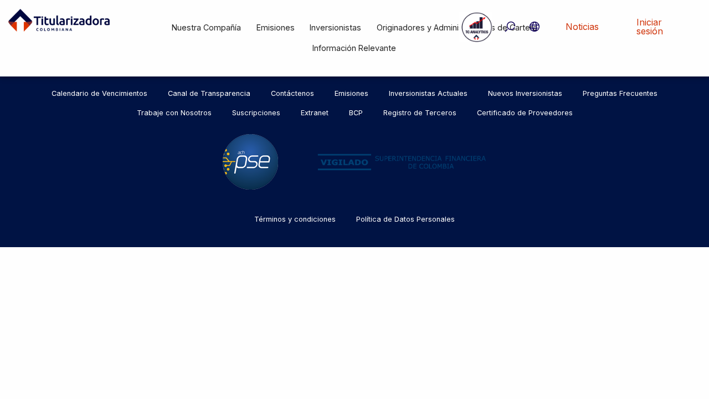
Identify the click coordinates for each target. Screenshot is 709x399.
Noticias (582, 26)
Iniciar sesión (649, 27)
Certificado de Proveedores (525, 113)
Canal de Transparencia (209, 93)
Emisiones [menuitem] (275, 27)
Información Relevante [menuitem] (354, 48)
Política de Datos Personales (405, 219)
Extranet (314, 113)
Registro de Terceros (419, 113)
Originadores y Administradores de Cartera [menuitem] (457, 27)
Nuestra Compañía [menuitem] (206, 27)
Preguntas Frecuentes (620, 93)
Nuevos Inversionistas (525, 93)
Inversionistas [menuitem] (335, 27)
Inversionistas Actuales (428, 93)
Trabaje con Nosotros (174, 113)
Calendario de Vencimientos (99, 93)
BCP (356, 113)
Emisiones (351, 93)
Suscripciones (256, 113)
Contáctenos (292, 93)
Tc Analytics (475, 26)
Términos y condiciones (295, 219)
